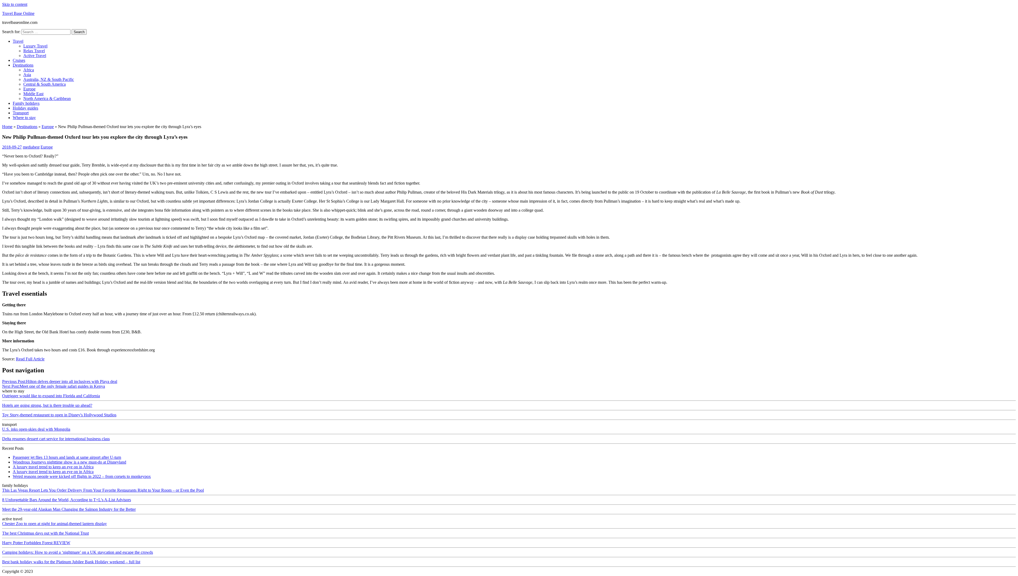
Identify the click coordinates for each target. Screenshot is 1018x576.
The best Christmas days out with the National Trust (45, 533)
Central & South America (44, 84)
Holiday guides (25, 108)
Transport (21, 113)
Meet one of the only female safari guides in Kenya (53, 386)
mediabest (31, 147)
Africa (28, 70)
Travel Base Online (18, 13)
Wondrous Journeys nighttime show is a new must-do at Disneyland (69, 462)
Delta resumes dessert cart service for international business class (56, 439)
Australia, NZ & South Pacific (48, 79)
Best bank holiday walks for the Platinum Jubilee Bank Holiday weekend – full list (71, 562)
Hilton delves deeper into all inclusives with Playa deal (59, 381)
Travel (18, 41)
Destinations (23, 65)
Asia (27, 74)
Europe (29, 89)
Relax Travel (34, 51)
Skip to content (14, 4)
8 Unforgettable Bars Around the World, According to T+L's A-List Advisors (66, 500)
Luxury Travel (35, 46)
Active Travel (34, 55)
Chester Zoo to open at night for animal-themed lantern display (54, 523)
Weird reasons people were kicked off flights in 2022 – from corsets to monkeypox (82, 476)
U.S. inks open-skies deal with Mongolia (36, 429)
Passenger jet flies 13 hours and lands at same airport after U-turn (67, 457)
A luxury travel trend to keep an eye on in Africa (53, 467)
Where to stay (24, 117)
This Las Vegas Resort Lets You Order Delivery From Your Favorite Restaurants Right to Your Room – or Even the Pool (103, 490)
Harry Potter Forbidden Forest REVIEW (36, 542)
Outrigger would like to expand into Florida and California (51, 396)
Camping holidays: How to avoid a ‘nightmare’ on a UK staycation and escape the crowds (77, 552)
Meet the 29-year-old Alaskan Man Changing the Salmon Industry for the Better (69, 509)
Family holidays (26, 103)
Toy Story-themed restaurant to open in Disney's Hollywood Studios (59, 415)
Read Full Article (30, 359)
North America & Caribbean (47, 98)
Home (7, 126)
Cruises (19, 60)
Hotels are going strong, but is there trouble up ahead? (47, 405)
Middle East (33, 93)
